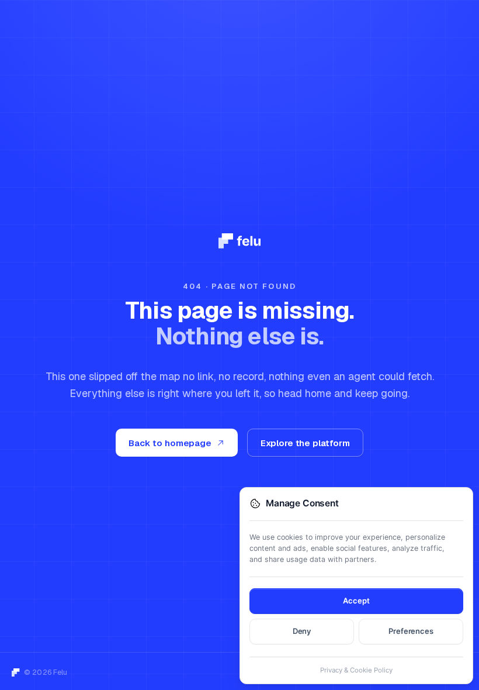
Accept (356, 600)
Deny (302, 631)
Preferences (410, 631)
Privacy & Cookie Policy (356, 670)
